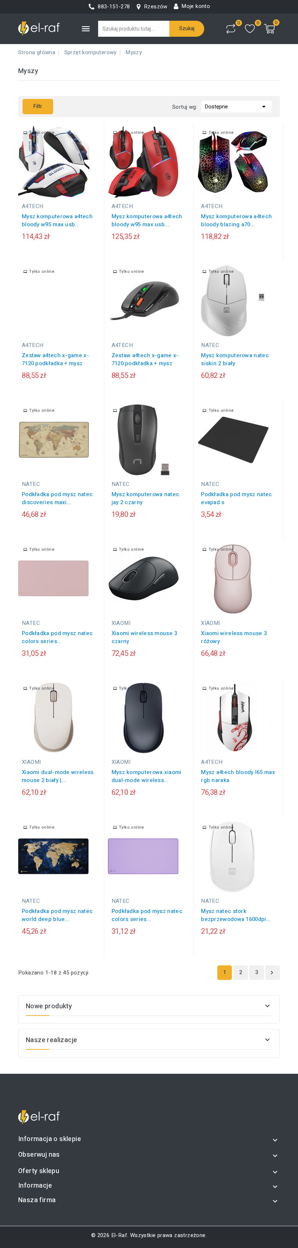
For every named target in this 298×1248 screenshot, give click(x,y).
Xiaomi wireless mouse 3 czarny (144, 637)
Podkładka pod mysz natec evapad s (236, 498)
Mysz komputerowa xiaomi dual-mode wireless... (147, 776)
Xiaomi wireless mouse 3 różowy (234, 637)
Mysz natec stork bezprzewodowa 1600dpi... (236, 915)
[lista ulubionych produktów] (250, 29)
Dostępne (236, 106)
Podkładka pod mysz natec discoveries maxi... (57, 498)
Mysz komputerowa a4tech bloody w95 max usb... (57, 220)
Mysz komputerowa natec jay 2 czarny (146, 498)
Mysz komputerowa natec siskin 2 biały (235, 359)
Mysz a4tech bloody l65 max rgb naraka (238, 776)
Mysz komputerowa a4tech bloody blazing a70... (236, 220)
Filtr (32, 106)
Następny (271, 972)
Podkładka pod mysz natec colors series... (57, 637)
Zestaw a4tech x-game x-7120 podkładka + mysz (55, 359)
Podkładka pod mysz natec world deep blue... (57, 915)
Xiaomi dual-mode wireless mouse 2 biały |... (58, 776)
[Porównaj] (231, 28)
